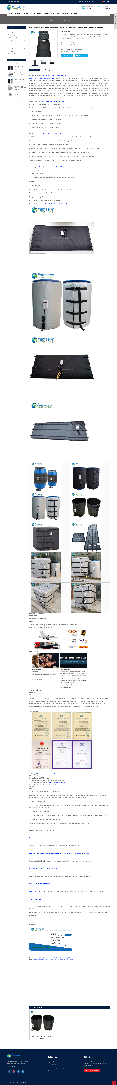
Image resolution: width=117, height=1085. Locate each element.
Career (79, 1)
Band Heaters (11, 45)
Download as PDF (82, 55)
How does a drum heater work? (39, 838)
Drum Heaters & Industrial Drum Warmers (53, 75)
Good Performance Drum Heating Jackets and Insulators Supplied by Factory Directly (52, 959)
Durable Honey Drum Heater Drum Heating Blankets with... (19, 68)
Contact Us (93, 1)
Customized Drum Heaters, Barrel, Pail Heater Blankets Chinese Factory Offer (52, 958)
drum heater (56, 906)
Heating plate (11, 48)
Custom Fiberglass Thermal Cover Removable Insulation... (19, 94)
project (46, 13)
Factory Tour (37, 13)
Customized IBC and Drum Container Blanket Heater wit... (20, 87)
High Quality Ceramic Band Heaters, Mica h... (59, 1062)
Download (74, 13)
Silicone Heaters (12, 40)
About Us (27, 13)
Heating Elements (12, 43)
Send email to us (68, 55)
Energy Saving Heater (13, 35)
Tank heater (63, 20)
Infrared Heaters (12, 51)
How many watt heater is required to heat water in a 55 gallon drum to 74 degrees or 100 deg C (59, 853)
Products (18, 13)
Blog (52, 13)
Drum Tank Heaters (53, 20)
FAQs (58, 13)
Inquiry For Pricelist (93, 1071)
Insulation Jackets (12, 32)
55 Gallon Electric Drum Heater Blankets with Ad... (42, 1037)
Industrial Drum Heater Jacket (56, 782)
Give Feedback (86, 1)
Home (10, 13)
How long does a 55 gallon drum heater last (43, 868)
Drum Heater (33, 891)
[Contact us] (50, 938)
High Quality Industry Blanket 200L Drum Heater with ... (19, 81)
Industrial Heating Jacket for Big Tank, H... (58, 1068)
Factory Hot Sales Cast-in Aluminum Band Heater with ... (19, 74)
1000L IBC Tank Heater (73, 20)
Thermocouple (11, 54)
